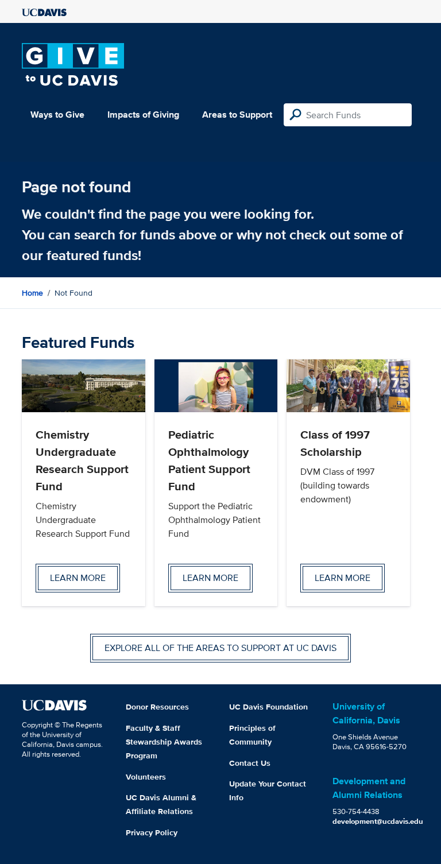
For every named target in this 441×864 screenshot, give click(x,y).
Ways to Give (57, 114)
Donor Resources (157, 706)
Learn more (78, 577)
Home (32, 293)
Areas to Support (237, 114)
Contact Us (249, 763)
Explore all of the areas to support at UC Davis (220, 647)
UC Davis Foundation (268, 706)
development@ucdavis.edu (377, 821)
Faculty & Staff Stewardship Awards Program (164, 741)
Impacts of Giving (143, 114)
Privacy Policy (151, 832)
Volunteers (146, 776)
